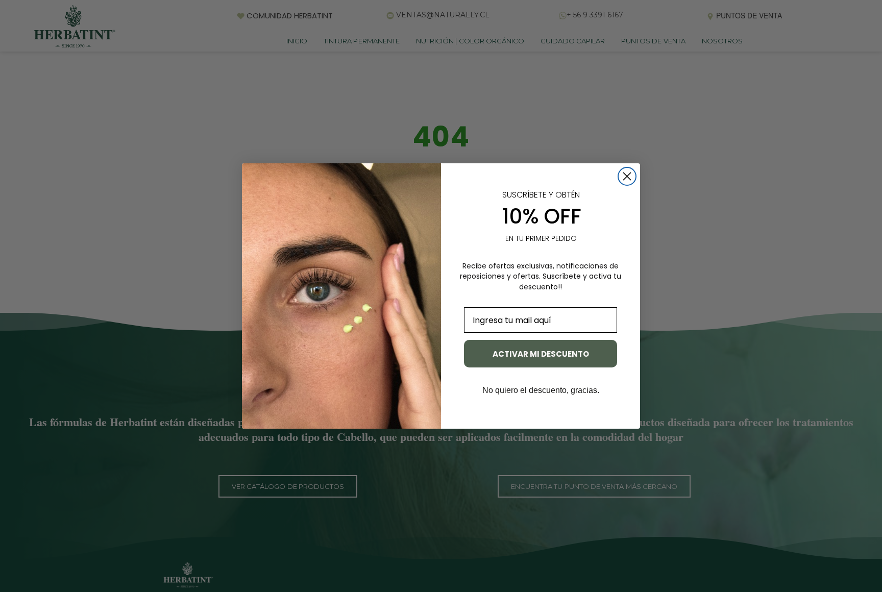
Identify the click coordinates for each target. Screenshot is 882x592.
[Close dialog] (627, 176)
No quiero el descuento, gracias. (540, 390)
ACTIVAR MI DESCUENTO (541, 354)
